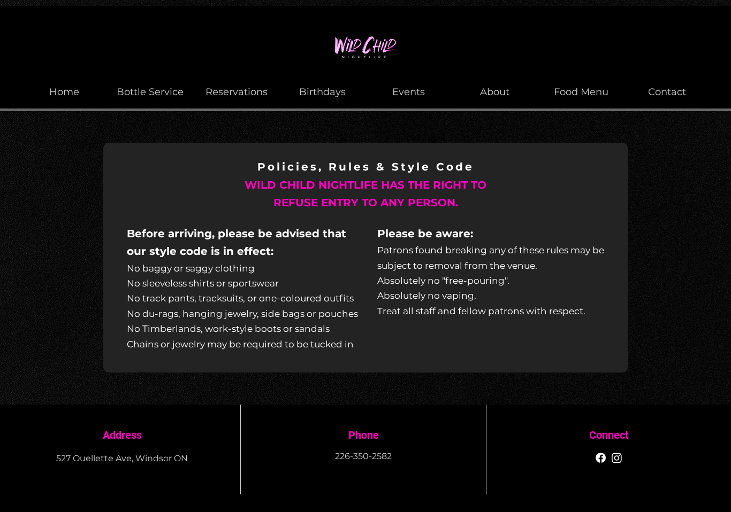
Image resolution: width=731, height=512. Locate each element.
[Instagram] (616, 457)
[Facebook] (600, 457)
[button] (495, 87)
